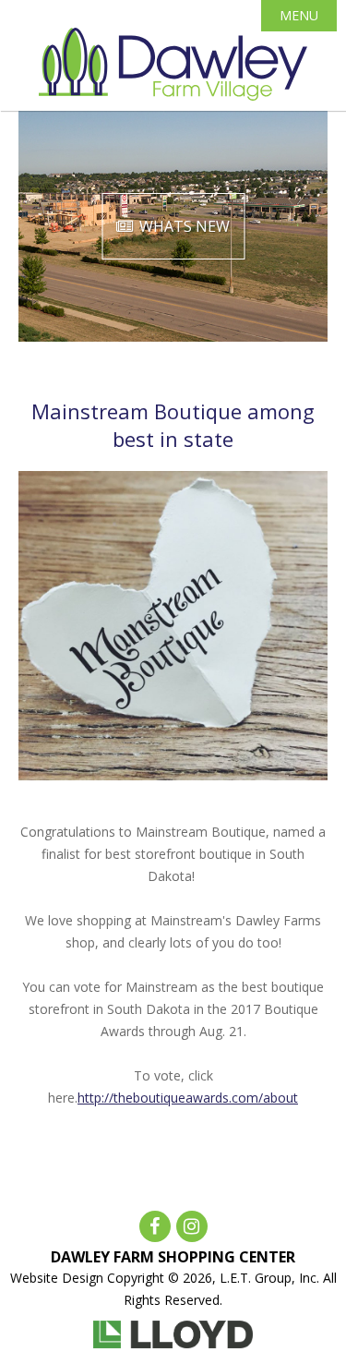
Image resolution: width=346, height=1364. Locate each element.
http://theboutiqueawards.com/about (188, 1097)
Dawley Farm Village (173, 65)
